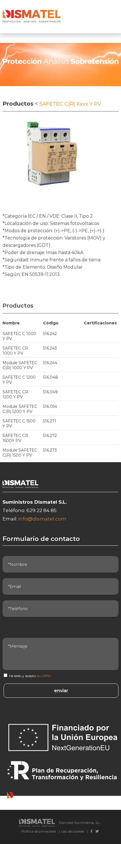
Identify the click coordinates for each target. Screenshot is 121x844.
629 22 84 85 (41, 510)
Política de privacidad (38, 831)
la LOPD (44, 676)
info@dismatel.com (42, 519)
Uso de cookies (72, 831)
